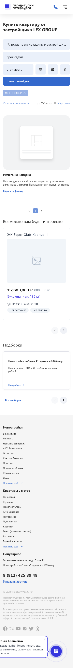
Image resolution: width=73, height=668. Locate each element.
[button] (13, 400)
